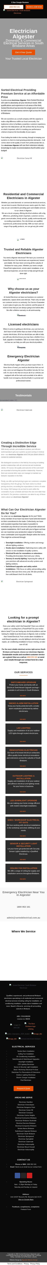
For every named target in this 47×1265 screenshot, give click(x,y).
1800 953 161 (32, 657)
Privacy (26, 1264)
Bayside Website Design (29, 1260)
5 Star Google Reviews (20, 2)
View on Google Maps (25, 1199)
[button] (42, 13)
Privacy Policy (35, 1264)
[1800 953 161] (23, 902)
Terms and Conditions (14, 1264)
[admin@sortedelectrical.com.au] (23, 912)
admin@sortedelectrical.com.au (23, 917)
